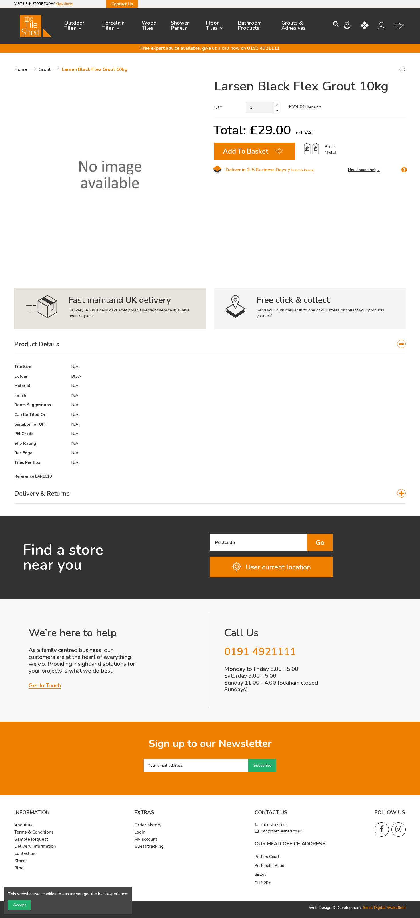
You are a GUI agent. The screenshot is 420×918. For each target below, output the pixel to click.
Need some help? (364, 169)
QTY (218, 107)
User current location (278, 567)
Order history (147, 825)
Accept (19, 905)
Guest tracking (149, 846)
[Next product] (404, 69)
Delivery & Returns (41, 493)
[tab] (210, 344)
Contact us (24, 853)
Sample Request (31, 839)
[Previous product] (401, 69)
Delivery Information (35, 846)
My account (145, 839)
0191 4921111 (274, 825)
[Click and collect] (351, 26)
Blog (19, 868)
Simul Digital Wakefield (384, 907)
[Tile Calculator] (369, 26)
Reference (24, 476)
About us (23, 825)
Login (139, 832)
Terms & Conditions (34, 832)
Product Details (36, 344)
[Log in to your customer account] (384, 26)
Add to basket (245, 151)
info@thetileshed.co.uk (281, 831)
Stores (21, 861)
